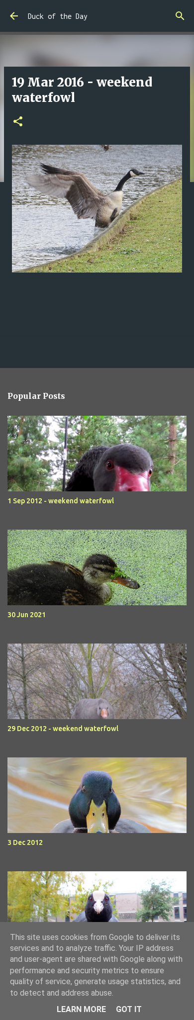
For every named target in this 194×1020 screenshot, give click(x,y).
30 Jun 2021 (26, 615)
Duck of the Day (58, 16)
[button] (18, 122)
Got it (129, 1009)
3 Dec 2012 (25, 842)
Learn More (81, 1009)
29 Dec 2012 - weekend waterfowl (62, 729)
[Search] (180, 16)
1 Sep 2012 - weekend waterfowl (60, 501)
